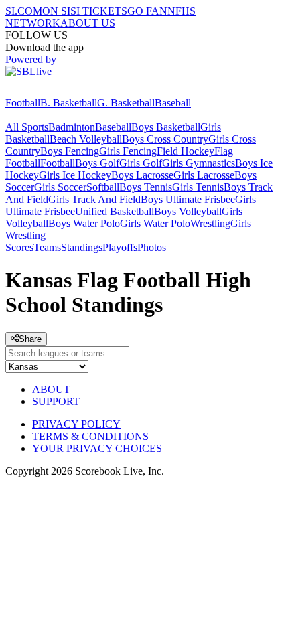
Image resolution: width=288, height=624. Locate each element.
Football (22, 102)
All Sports (26, 127)
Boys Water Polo (84, 223)
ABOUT (51, 389)
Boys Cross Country (165, 139)
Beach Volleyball (86, 139)
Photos (151, 247)
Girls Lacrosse (203, 175)
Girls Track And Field (94, 199)
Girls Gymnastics (198, 163)
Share (30, 339)
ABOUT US (87, 23)
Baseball (173, 102)
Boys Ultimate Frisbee (188, 199)
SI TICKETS (98, 11)
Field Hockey (185, 151)
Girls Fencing (128, 151)
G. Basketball (126, 102)
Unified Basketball (114, 211)
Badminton (71, 127)
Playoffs (119, 247)
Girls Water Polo (155, 223)
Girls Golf (140, 163)
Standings (81, 247)
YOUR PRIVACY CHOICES (97, 448)
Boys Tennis (145, 187)
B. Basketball (68, 102)
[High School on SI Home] (57, 90)
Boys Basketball (165, 127)
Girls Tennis (198, 187)
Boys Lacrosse (142, 175)
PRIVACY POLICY (76, 424)
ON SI (56, 11)
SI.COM (23, 11)
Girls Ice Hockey (75, 175)
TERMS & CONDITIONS (90, 436)
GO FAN (147, 11)
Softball (102, 187)
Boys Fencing (69, 151)
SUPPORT (56, 401)
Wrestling (210, 223)
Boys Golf (97, 163)
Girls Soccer (60, 187)
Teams (47, 247)
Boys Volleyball (188, 211)
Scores (19, 247)
